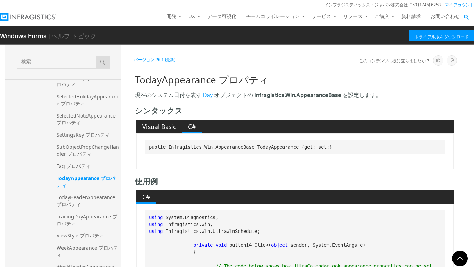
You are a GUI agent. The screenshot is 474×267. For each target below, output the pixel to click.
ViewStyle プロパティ (80, 235)
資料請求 (411, 16)
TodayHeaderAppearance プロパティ (87, 201)
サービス (321, 16)
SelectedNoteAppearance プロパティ (87, 119)
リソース (353, 16)
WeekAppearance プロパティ (87, 251)
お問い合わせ (445, 16)
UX (191, 16)
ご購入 (382, 16)
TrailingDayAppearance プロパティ (87, 220)
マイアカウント (459, 5)
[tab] (159, 127)
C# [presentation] (192, 126)
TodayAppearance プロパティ (86, 181)
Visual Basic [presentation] (159, 126)
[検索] (103, 62)
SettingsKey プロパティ (83, 134)
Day (208, 96)
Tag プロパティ (74, 166)
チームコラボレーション (272, 16)
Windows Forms (23, 35)
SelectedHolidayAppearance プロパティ (88, 100)
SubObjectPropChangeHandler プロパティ (88, 150)
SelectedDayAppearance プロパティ (88, 81)
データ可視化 (221, 16)
